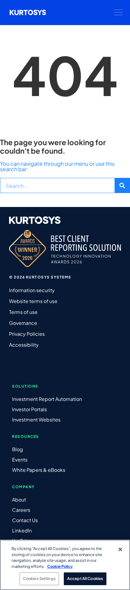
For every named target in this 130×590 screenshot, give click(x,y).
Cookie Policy (60, 566)
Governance (23, 323)
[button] (118, 12)
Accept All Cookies (85, 578)
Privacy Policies (27, 334)
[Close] (120, 549)
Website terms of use (33, 301)
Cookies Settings (39, 578)
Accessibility (24, 345)
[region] (65, 565)
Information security (32, 290)
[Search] (122, 185)
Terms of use (23, 312)
